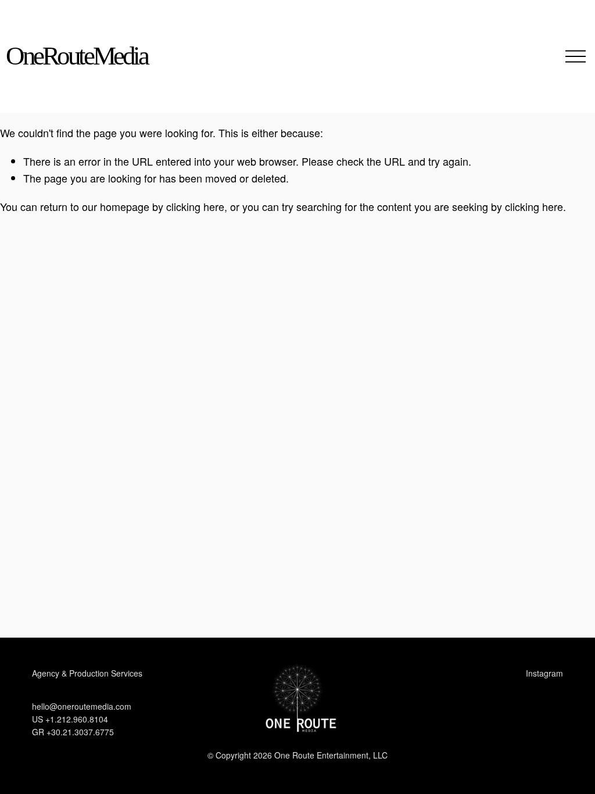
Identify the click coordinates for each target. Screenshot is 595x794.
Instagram (544, 673)
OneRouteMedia (76, 55)
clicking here (195, 206)
